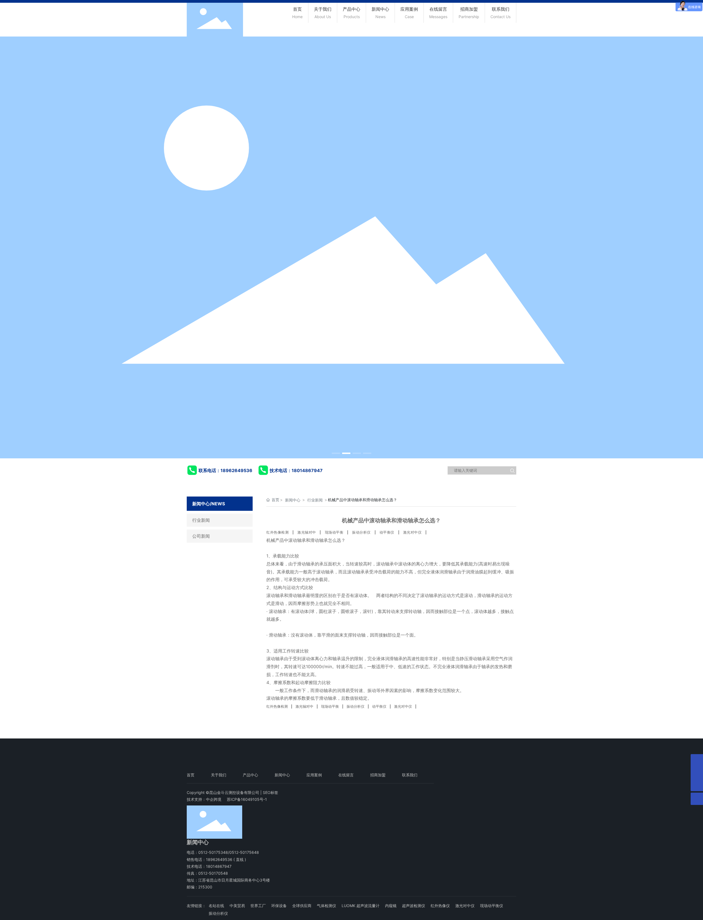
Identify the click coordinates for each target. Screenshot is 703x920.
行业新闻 (201, 520)
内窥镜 (391, 905)
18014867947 (307, 470)
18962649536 (236, 470)
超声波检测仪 (413, 905)
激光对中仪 (412, 532)
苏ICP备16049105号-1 (247, 799)
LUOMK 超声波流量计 (361, 905)
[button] (336, 453)
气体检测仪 (326, 905)
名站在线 (216, 905)
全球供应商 (301, 905)
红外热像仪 (440, 905)
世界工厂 (258, 905)
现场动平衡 (334, 532)
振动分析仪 (361, 532)
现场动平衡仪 (491, 905)
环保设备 (279, 905)
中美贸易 (237, 905)
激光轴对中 (306, 532)
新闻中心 (292, 500)
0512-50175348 (213, 852)
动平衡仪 (387, 532)
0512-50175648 (244, 852)
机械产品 (275, 540)
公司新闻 (201, 536)
